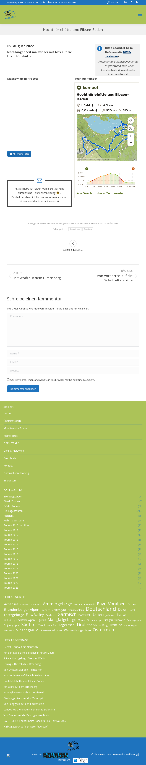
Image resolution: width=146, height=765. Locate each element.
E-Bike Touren (47, 223)
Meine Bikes (11, 435)
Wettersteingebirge (77, 630)
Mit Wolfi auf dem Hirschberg (20, 686)
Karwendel (125, 615)
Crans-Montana (76, 610)
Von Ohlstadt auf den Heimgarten (23, 669)
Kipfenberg (9, 620)
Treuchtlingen (130, 625)
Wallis (59, 630)
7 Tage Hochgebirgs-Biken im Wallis (24, 658)
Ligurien (41, 620)
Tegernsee (66, 625)
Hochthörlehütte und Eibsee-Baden (24, 681)
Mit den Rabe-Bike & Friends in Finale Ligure (29, 652)
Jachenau (110, 615)
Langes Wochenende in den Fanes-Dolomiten (30, 709)
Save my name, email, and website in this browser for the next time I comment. (52, 379)
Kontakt (8, 465)
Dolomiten (126, 610)
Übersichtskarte (13, 420)
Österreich (103, 630)
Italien (98, 614)
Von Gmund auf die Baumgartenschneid (26, 715)
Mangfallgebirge (62, 619)
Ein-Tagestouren (65, 223)
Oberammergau (94, 620)
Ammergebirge (57, 604)
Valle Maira (9, 630)
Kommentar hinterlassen (104, 223)
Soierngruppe (134, 620)
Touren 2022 (81, 223)
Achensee (11, 604)
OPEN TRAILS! (12, 443)
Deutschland (75, 229)
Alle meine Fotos (21, 153)
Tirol (80, 624)
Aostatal (78, 604)
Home (7, 413)
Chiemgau (59, 610)
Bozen (131, 604)
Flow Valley (35, 615)
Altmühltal (36, 604)
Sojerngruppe (12, 625)
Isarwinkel (84, 615)
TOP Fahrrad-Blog (97, 625)
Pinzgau (108, 620)
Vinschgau (25, 630)
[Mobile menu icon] (140, 14)
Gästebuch (10, 458)
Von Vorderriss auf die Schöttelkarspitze (26, 675)
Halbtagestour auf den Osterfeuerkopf (26, 726)
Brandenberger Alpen (21, 610)
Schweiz (119, 620)
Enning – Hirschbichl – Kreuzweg (22, 664)
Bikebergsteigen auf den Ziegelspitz (24, 698)
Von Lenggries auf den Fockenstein (24, 703)
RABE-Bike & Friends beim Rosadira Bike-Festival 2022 (35, 721)
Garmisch (88, 229)
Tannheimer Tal (47, 625)
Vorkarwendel (45, 630)
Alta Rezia (25, 604)
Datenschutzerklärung (16, 473)
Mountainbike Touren (16, 428)
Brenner (45, 610)
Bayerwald (89, 604)
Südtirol (28, 624)
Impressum (10, 480)
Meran (81, 620)
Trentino (115, 625)
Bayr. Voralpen (111, 604)
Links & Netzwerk (14, 450)
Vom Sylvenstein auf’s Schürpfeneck (24, 692)
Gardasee (51, 615)
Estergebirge (14, 615)
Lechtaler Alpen (25, 620)
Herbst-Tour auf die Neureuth (21, 647)
